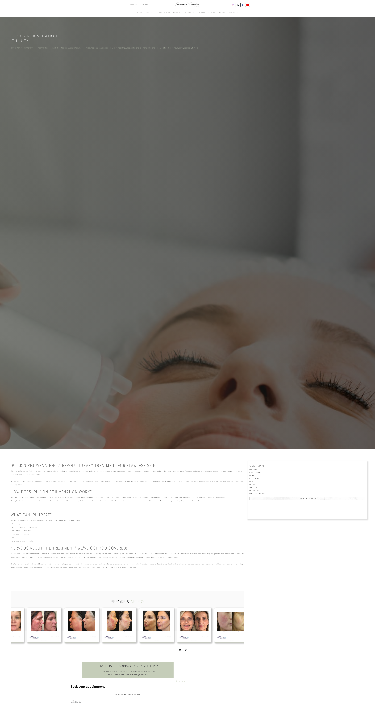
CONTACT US (233, 12)
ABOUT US (189, 12)
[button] (150, 13)
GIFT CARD (200, 12)
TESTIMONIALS (164, 12)
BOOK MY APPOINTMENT (139, 5)
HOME (139, 12)
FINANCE (221, 12)
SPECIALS (211, 12)
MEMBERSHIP (178, 12)
